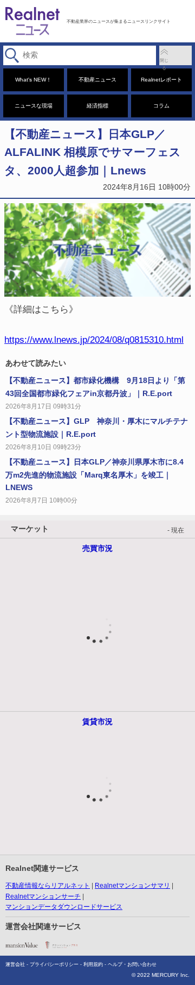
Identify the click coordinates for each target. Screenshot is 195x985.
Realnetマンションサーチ (43, 896)
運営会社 (15, 964)
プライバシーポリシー (54, 964)
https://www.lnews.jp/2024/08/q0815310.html (94, 339)
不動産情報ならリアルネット (47, 885)
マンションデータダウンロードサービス (63, 907)
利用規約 (93, 964)
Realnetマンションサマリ (132, 885)
